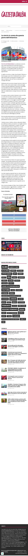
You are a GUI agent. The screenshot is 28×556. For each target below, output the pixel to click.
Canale (14, 277)
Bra (9, 277)
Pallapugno (21, 302)
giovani (5, 299)
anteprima (20, 270)
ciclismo (10, 280)
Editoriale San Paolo (5, 537)
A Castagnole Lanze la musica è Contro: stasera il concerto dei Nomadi (15, 377)
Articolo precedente (14, 229)
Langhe (13, 299)
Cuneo (12, 290)
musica (14, 302)
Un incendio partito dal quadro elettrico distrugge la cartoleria (16, 346)
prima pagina (21, 305)
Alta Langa (5, 270)
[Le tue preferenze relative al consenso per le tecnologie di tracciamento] (2, 553)
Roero (22, 309)
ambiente (13, 270)
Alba (4, 267)
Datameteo (19, 290)
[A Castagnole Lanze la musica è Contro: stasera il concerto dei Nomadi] (4, 379)
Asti (15, 274)
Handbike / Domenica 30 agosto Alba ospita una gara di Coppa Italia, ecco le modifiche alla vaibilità (17, 385)
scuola (20, 313)
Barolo (4, 277)
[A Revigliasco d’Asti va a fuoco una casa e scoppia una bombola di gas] (4, 341)
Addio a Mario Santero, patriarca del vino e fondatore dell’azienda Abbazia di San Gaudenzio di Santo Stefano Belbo (17, 400)
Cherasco (4, 280)
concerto (17, 280)
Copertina (4, 283)
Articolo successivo (14, 230)
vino (3, 322)
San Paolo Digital (10, 542)
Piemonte (6, 305)
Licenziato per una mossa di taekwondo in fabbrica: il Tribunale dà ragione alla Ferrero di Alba (17, 353)
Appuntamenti (7, 274)
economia (5, 293)
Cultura (5, 290)
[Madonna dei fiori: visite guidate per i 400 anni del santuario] (4, 334)
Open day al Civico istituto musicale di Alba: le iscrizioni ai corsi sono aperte (17, 393)
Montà (9, 302)
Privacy (25, 551)
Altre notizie (15, 41)
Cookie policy (20, 551)
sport (3, 316)
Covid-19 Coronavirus (10, 286)
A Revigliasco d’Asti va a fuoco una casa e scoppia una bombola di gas (16, 339)
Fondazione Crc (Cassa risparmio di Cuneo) (11, 295)
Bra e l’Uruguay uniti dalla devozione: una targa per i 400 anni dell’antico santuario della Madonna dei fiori (17, 361)
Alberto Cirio (13, 267)
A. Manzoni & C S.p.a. (21, 550)
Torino (9, 316)
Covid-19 (11, 283)
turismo (16, 316)
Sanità (4, 313)
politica (14, 305)
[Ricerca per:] (14, 26)
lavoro (20, 299)
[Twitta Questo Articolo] (14, 218)
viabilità (22, 319)
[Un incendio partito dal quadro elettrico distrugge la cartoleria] (4, 348)
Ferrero (12, 293)
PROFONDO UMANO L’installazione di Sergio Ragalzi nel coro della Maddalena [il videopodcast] (17, 369)
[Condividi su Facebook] (14, 215)
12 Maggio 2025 (5, 41)
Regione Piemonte (10, 309)
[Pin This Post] (14, 221)
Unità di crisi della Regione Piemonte (10, 319)
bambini (20, 273)
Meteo (4, 302)
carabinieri (21, 277)
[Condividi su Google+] (14, 224)
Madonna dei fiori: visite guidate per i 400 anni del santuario (17, 332)
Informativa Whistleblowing (21, 553)
